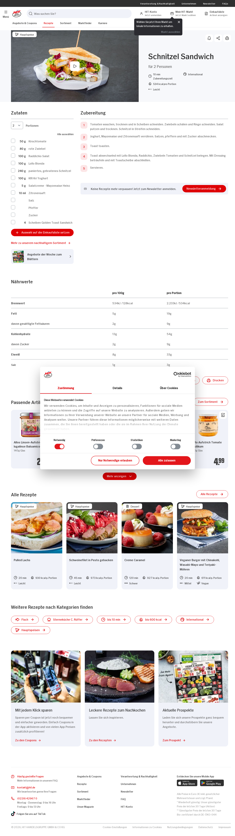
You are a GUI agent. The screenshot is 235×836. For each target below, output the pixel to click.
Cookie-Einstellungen (115, 826)
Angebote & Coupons (24, 22)
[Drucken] (227, 38)
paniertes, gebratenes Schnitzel (50, 170)
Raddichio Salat (39, 156)
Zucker (33, 215)
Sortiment (65, 22)
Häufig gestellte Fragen (30, 776)
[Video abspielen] (75, 66)
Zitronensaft (37, 193)
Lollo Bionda (36, 163)
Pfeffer (33, 207)
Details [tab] (117, 388)
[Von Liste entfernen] (223, 415)
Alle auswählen (65, 133)
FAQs (225, 3)
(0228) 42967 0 (27, 798)
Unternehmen (189, 3)
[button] (42, 242)
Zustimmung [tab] (66, 388)
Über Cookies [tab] (169, 388)
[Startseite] (16, 13)
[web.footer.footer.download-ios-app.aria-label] (187, 783)
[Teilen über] (218, 38)
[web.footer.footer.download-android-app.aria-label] (212, 783)
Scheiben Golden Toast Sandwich (50, 222)
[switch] (98, 446)
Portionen (32, 125)
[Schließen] (178, 21)
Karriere (102, 22)
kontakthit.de (26, 787)
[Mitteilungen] (209, 38)
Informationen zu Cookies (147, 826)
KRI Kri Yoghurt (38, 178)
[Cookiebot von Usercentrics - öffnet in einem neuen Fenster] (176, 374)
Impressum (224, 826)
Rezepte (48, 22)
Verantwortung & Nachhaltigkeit (157, 3)
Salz (31, 200)
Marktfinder (85, 22)
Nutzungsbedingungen (180, 826)
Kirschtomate (37, 141)
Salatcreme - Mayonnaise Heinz (49, 185)
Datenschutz (205, 826)
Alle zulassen (166, 460)
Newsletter (209, 3)
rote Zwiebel (37, 148)
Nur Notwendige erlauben (115, 460)
